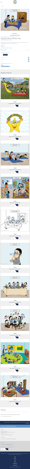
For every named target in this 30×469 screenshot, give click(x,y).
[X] (3, 66)
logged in (5, 416)
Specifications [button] (3, 57)
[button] (1, 2)
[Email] (9, 66)
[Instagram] (7, 66)
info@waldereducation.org (9, 444)
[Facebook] (1, 66)
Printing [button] (2, 59)
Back (2, 6)
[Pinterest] (6, 66)
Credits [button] (2, 61)
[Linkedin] (4, 66)
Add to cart (5, 54)
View (13, 105)
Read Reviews (2, 46)
